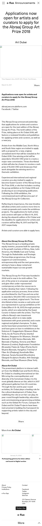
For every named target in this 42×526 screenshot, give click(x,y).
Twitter (15, 109)
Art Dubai (21, 42)
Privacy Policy (6, 487)
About (4, 485)
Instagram (25, 493)
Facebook (6, 109)
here (37, 230)
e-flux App (5, 493)
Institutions (5, 489)
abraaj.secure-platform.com (14, 106)
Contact (24, 485)
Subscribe (21, 508)
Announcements (25, 3)
